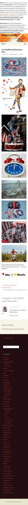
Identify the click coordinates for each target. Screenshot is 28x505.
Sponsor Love (6, 454)
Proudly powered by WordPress (14, 502)
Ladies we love (6, 430)
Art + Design (6, 359)
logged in (10, 329)
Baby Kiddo (7, 410)
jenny (3, 313)
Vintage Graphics (7, 473)
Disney (4, 373)
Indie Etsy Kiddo (8, 420)
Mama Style (5, 434)
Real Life (5, 439)
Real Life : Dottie (7, 444)
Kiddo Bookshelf (7, 390)
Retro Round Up (6, 449)
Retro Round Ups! (7, 451)
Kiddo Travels (6, 427)
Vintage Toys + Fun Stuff (8, 487)
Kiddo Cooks (6, 396)
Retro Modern (8, 422)
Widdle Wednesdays (8, 492)
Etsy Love (5, 378)
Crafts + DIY (5, 368)
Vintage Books (8, 394)
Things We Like (6, 461)
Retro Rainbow (6, 447)
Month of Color (6, 437)
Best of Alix (7, 364)
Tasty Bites (5, 459)
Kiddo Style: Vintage (7, 425)
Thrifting (5, 463)
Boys (6, 415)
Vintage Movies (6, 480)
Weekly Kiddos (6, 490)
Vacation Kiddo (6, 468)
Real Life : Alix (6, 442)
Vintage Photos (6, 483)
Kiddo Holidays (6, 401)
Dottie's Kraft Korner (9, 370)
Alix (21, 54)
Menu (3, 44)
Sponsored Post (7, 456)
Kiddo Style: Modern (8, 408)
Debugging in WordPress (8, 14)
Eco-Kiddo (7, 418)
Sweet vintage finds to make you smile (14, 291)
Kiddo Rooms (6, 406)
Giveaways (5, 380)
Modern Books (8, 392)
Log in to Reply (14, 315)
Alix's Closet (6, 357)
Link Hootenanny (7, 432)
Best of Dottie (8, 366)
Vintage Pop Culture (7, 485)
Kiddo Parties (6, 404)
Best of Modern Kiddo (8, 361)
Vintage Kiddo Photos (8, 475)
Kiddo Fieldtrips (6, 399)
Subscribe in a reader (8, 338)
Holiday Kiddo (6, 385)
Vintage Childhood (7, 471)
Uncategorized (14, 54)
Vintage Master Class (8, 478)
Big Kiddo (7, 413)
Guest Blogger (6, 382)
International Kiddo (7, 387)
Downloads (5, 375)
